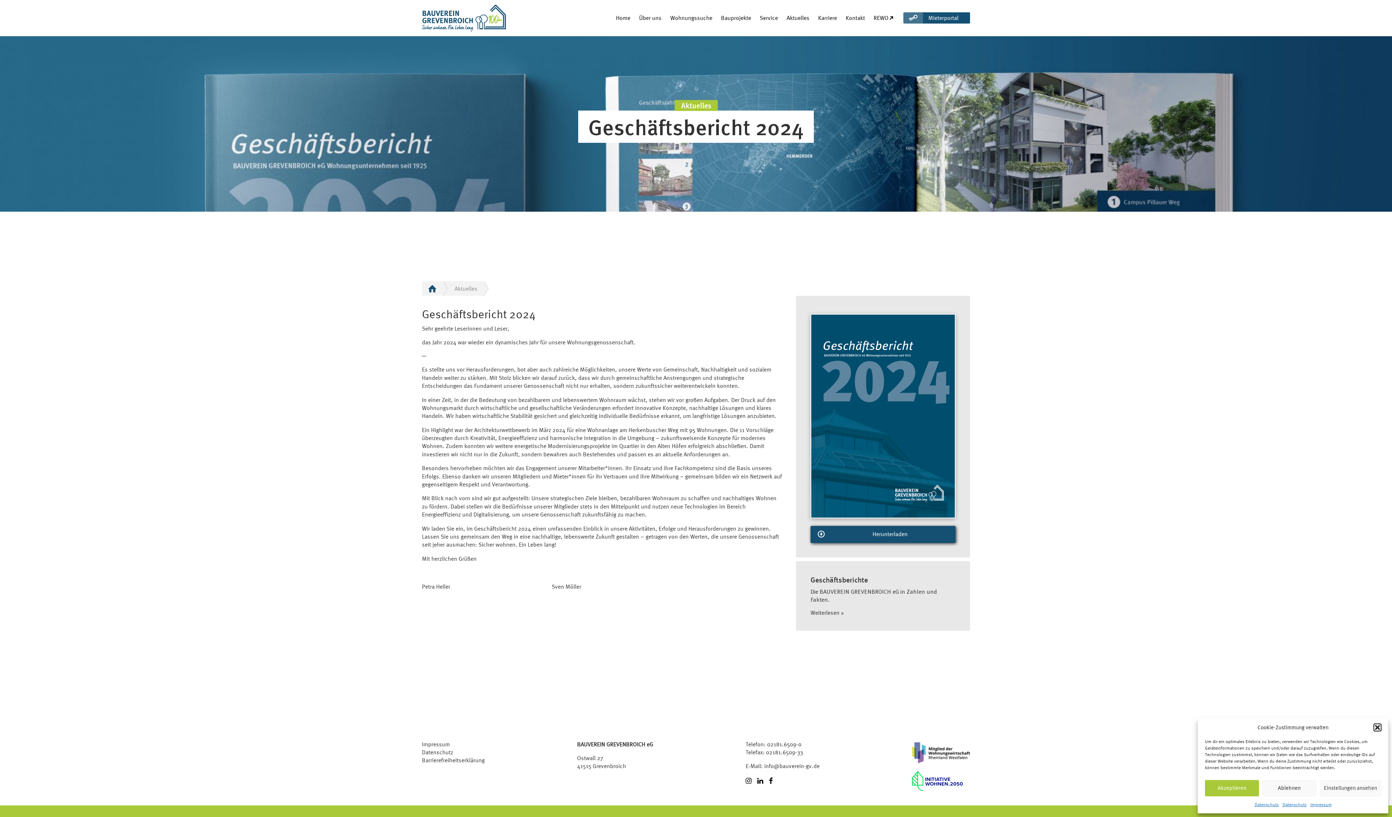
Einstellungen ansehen (1350, 788)
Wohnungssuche (691, 17)
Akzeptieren (1232, 788)
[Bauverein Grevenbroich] (451, 18)
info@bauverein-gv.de (792, 766)
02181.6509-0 (784, 744)
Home (623, 17)
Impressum (1321, 804)
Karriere (827, 17)
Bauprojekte (736, 17)
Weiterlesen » (827, 612)
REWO (881, 17)
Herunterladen (890, 534)
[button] (1377, 727)
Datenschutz (1267, 804)
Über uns (650, 17)
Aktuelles (798, 17)
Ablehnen (1289, 788)
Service (769, 17)
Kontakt (855, 17)
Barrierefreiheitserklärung (453, 760)
